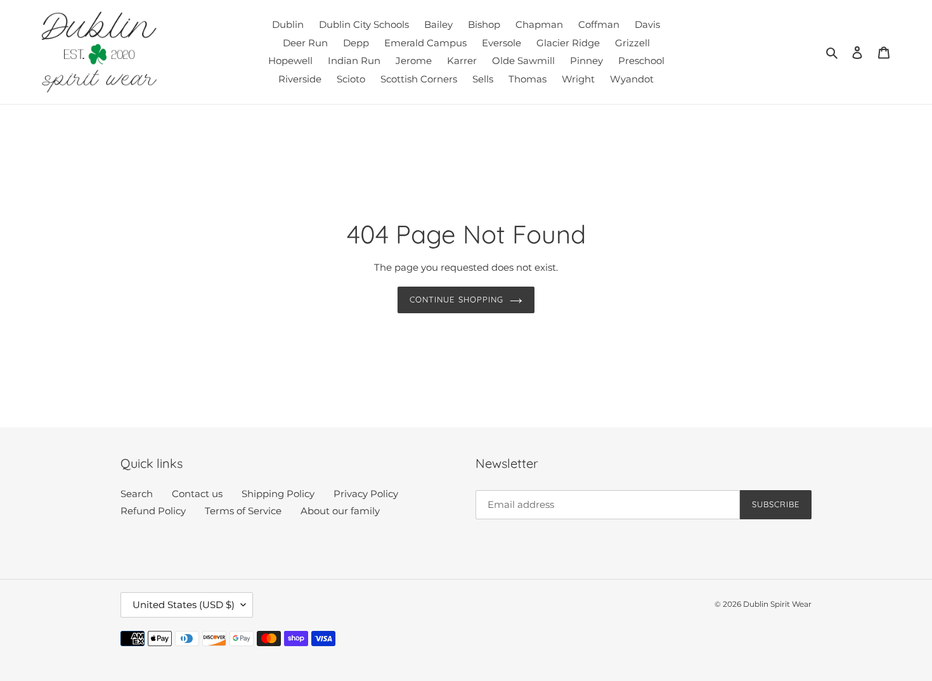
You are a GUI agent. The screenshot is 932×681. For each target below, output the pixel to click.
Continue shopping (456, 299)
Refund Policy (153, 511)
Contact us (197, 494)
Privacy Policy (365, 494)
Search (136, 494)
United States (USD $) (184, 605)
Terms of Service (243, 511)
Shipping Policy (278, 494)
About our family (340, 511)
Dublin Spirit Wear (777, 604)
